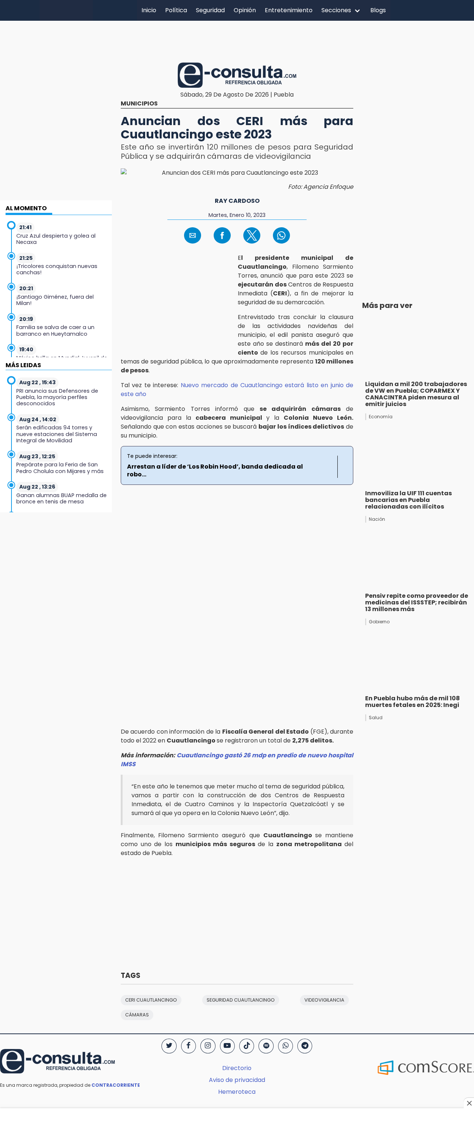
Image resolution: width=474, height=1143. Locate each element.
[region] (237, 40)
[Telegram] (304, 1046)
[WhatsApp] (285, 1046)
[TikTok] (246, 1046)
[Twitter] (168, 1046)
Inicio (148, 10)
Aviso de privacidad (237, 1080)
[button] (192, 235)
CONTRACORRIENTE (115, 1085)
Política (176, 10)
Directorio (236, 1068)
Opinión (245, 10)
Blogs (378, 10)
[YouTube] (227, 1046)
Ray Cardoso (237, 201)
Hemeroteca (237, 1091)
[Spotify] (265, 1046)
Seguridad (210, 10)
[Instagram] (207, 1046)
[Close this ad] (469, 1103)
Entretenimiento (289, 10)
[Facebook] (188, 1046)
